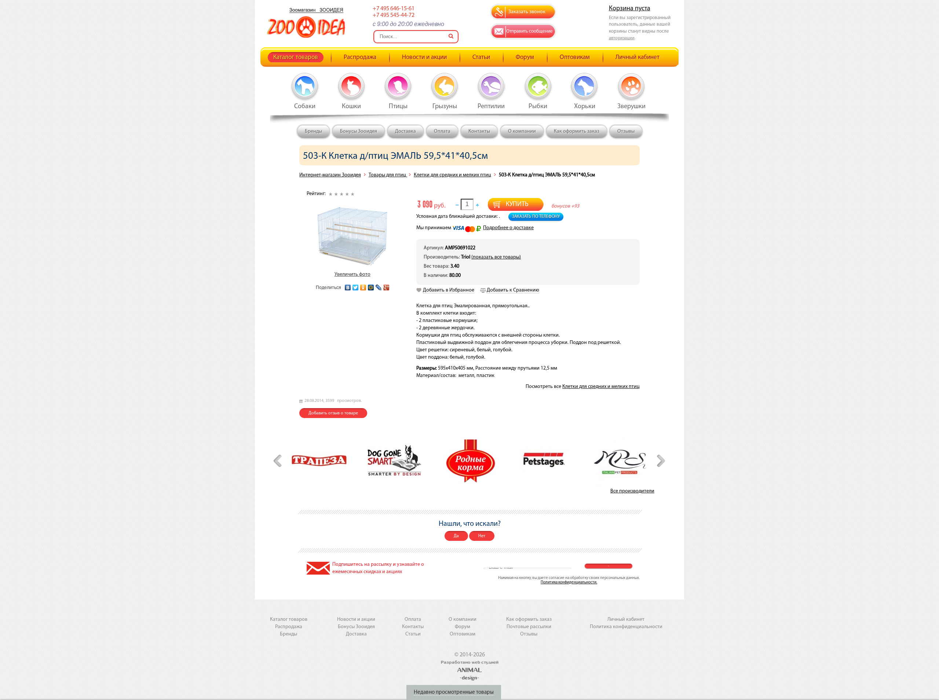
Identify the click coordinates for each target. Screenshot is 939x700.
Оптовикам (575, 57)
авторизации (622, 38)
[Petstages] (545, 460)
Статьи (481, 57)
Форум (525, 57)
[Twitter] (355, 286)
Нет (481, 536)
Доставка (405, 131)
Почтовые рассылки (529, 627)
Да (456, 536)
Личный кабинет (637, 57)
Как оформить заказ (576, 131)
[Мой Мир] (371, 286)
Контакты (479, 131)
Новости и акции (424, 57)
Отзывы (626, 131)
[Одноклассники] (363, 286)
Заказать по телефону (536, 217)
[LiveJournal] (379, 286)
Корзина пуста (629, 9)
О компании (522, 131)
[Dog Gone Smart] (394, 460)
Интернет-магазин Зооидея (330, 175)
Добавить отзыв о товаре (333, 413)
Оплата (442, 131)
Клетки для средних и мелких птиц (452, 175)
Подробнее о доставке (508, 228)
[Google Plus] (386, 286)
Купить (517, 204)
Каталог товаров (295, 57)
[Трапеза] (319, 460)
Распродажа (360, 57)
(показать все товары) (496, 257)
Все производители (632, 491)
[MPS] (620, 460)
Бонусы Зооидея (358, 131)
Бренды (313, 131)
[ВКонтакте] (348, 286)
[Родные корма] (469, 460)
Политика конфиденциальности (626, 627)
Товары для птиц (388, 175)
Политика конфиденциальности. (569, 582)
